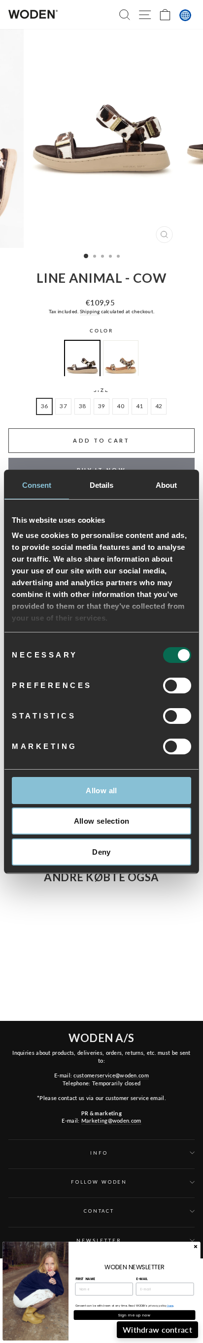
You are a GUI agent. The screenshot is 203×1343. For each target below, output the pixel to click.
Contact (99, 1211)
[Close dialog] (195, 1246)
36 (44, 406)
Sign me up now (134, 1315)
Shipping (90, 311)
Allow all (101, 790)
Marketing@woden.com (111, 1120)
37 (63, 406)
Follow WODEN (99, 1182)
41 (139, 406)
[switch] (177, 685)
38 (82, 406)
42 (159, 406)
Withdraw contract (157, 1329)
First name (85, 1279)
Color (101, 330)
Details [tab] (102, 485)
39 (101, 406)
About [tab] (166, 485)
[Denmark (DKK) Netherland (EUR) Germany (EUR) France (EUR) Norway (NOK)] (185, 15)
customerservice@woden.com (110, 1075)
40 (120, 406)
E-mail (141, 1279)
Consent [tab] (37, 485)
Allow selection (102, 821)
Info (98, 1153)
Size (101, 390)
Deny (101, 852)
